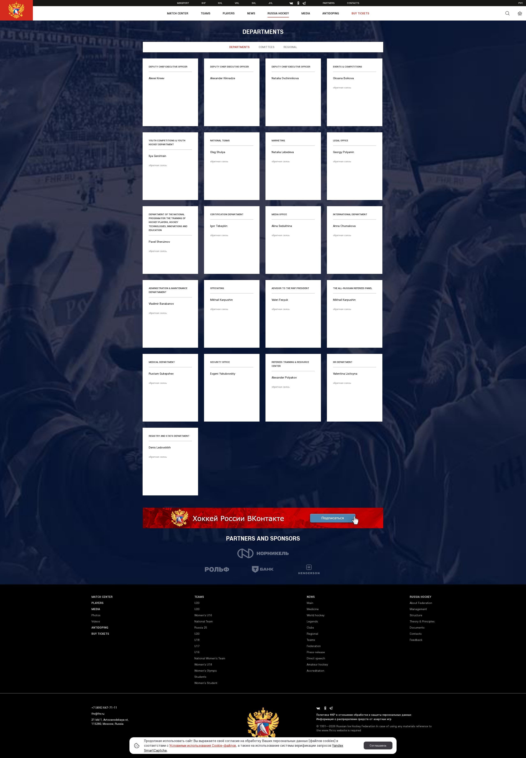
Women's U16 (203, 615)
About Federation (421, 603)
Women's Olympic (205, 670)
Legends (312, 621)
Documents (417, 627)
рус (520, 3)
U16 (197, 652)
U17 (197, 646)
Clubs (310, 627)
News (251, 13)
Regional (290, 47)
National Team (203, 621)
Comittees (267, 47)
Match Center (177, 13)
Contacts (353, 3)
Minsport (183, 3)
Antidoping (330, 13)
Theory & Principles (422, 621)
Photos (95, 615)
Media (305, 13)
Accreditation (315, 670)
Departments (239, 47)
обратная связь (342, 87)
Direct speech (316, 658)
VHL (237, 3)
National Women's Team (209, 658)
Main (310, 603)
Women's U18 (203, 664)
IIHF (204, 3)
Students (200, 677)
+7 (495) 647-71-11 (104, 707)
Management (418, 609)
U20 (197, 603)
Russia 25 (200, 627)
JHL (270, 3)
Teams (205, 13)
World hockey (315, 615)
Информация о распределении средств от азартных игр (353, 719)
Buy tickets (360, 13)
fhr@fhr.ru (97, 714)
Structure (416, 615)
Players (229, 13)
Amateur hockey (317, 664)
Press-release (316, 652)
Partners (329, 3)
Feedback (416, 640)
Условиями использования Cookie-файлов (202, 745)
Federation (314, 646)
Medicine (313, 609)
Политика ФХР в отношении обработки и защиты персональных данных (363, 715)
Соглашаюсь (378, 745)
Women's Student (205, 683)
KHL (220, 3)
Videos (95, 621)
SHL (254, 3)
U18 (197, 640)
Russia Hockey (278, 13)
